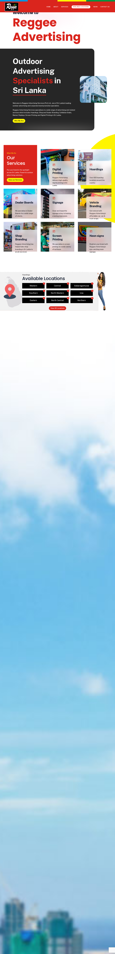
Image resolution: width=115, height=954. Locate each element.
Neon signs (96, 235)
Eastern (37, 299)
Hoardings (96, 169)
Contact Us (105, 7)
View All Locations (57, 308)
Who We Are (19, 121)
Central (61, 285)
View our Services (15, 180)
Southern (36, 292)
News (95, 7)
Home (48, 7)
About (55, 7)
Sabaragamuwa (83, 285)
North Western (59, 292)
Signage (57, 202)
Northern (85, 299)
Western (37, 285)
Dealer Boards (24, 202)
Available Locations (81, 7)
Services (64, 7)
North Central (59, 299)
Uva (86, 292)
